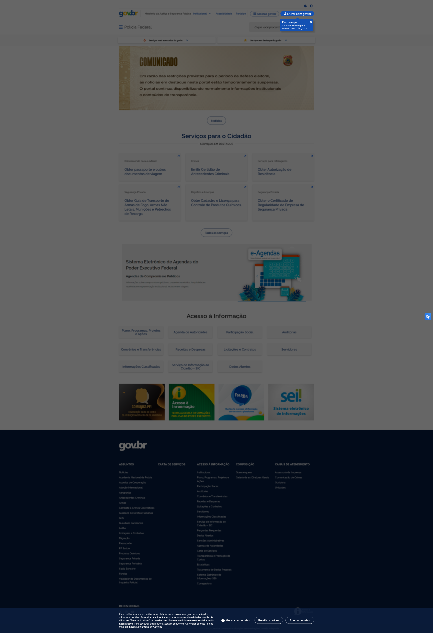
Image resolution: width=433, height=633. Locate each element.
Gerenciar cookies (238, 620)
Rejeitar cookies (268, 620)
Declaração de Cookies (149, 626)
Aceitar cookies (300, 620)
